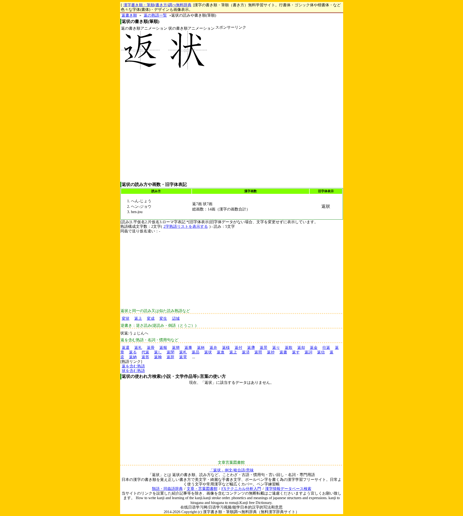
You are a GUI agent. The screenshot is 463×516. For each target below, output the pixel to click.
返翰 (158, 357)
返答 (145, 357)
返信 (321, 352)
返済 (246, 352)
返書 (283, 352)
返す (296, 352)
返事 (188, 348)
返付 (238, 348)
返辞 (170, 357)
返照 (258, 352)
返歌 (289, 348)
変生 (163, 318)
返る (133, 352)
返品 (195, 352)
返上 (138, 318)
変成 (151, 318)
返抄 (271, 352)
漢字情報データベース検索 (288, 489)
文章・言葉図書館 (202, 489)
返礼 (138, 348)
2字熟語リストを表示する (185, 226)
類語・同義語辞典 (167, 489)
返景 (263, 348)
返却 (301, 348)
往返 (326, 348)
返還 (125, 348)
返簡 (176, 348)
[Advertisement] (230, 105)
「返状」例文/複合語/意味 (231, 470)
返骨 (151, 348)
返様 (226, 348)
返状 (208, 352)
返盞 (251, 348)
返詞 (308, 352)
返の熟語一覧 (155, 15)
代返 (145, 352)
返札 (183, 352)
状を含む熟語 (133, 371)
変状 (125, 318)
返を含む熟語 (133, 366)
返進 (221, 352)
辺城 (176, 318)
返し (158, 352)
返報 (163, 348)
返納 (133, 357)
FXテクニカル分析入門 (241, 489)
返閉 (170, 352)
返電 (183, 357)
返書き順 (129, 15)
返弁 (213, 348)
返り (276, 348)
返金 (314, 348)
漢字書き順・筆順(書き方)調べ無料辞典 (157, 5)
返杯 (201, 348)
